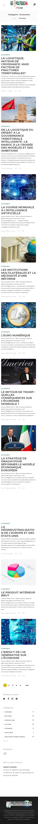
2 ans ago (13, 296)
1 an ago (13, 231)
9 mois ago (9, 168)
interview (19, 728)
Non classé (19, 732)
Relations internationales (19, 737)
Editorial (19, 716)
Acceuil (14, 18)
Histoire (19, 724)
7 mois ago (9, 91)
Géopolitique (19, 720)
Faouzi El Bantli (5, 231)
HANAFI (3, 91)
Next (27, 685)
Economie (5, 55)
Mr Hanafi (4, 553)
